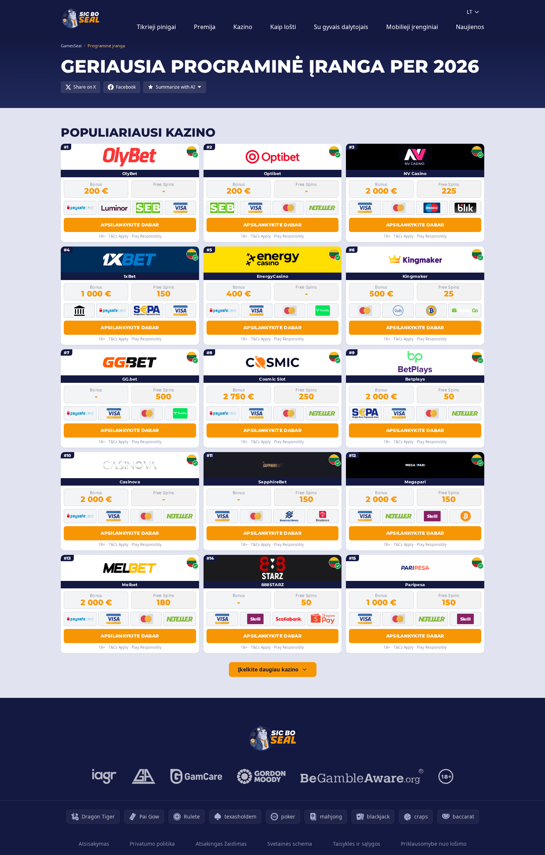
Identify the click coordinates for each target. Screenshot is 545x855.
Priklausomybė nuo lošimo (433, 843)
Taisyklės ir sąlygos (356, 843)
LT (469, 11)
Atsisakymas (94, 843)
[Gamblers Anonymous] (143, 776)
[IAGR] (104, 776)
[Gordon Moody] (261, 776)
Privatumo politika (152, 843)
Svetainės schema (289, 843)
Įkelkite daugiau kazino (268, 669)
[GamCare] (196, 776)
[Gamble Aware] (361, 776)
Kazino (242, 27)
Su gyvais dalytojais (341, 27)
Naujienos (470, 27)
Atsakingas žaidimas (221, 843)
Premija (204, 27)
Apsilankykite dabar (130, 225)
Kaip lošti (283, 27)
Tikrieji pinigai (156, 27)
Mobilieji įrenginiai (412, 27)
